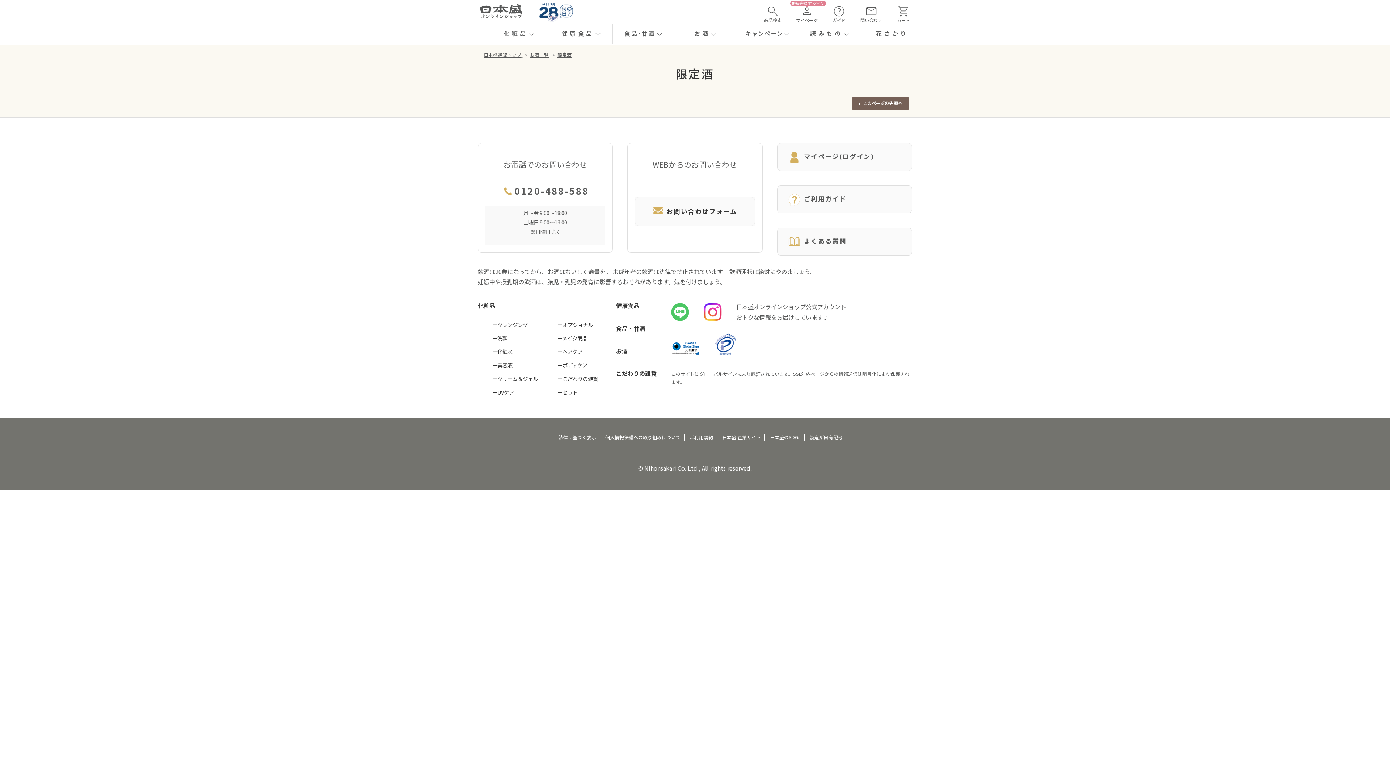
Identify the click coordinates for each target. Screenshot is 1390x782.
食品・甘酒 (630, 328)
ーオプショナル (575, 324)
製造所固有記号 (826, 437)
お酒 (622, 350)
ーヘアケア (570, 351)
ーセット (567, 392)
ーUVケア (503, 392)
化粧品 (486, 305)
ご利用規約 (701, 437)
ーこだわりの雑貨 (577, 378)
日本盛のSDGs (785, 437)
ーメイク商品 (572, 338)
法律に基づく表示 (577, 437)
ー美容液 (502, 365)
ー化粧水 (502, 351)
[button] (520, 34)
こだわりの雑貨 (636, 373)
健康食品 (627, 305)
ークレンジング (510, 324)
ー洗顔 (499, 338)
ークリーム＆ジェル (515, 378)
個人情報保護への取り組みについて (643, 437)
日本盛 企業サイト (741, 437)
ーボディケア (572, 365)
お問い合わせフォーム (701, 211)
